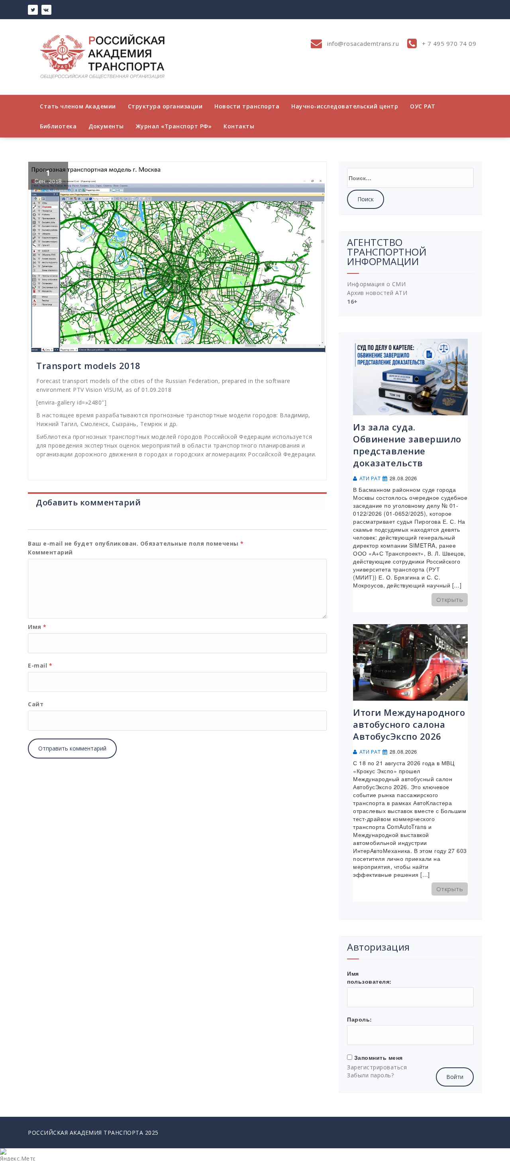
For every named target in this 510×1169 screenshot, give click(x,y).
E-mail (40, 665)
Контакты (239, 126)
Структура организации (165, 106)
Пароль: (359, 1019)
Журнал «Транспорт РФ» (174, 126)
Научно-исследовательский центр (344, 106)
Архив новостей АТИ (377, 293)
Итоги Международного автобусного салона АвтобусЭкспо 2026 (409, 724)
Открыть (449, 599)
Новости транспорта (246, 106)
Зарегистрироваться (377, 1067)
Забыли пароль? (370, 1075)
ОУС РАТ (422, 106)
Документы (106, 126)
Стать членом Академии (78, 106)
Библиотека (58, 126)
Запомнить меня (378, 1057)
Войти (454, 1077)
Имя (37, 627)
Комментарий (50, 552)
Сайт (35, 704)
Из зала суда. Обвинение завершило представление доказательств (407, 445)
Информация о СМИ (376, 284)
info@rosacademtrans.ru (362, 43)
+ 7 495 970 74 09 (448, 43)
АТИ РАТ (370, 478)
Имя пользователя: (369, 977)
